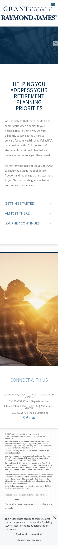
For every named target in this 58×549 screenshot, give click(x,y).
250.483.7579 (19, 412)
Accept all (36, 534)
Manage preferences (29, 540)
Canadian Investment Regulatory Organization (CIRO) (26, 444)
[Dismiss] (54, 517)
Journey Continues (22, 223)
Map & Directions (40, 401)
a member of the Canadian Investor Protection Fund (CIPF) (28, 447)
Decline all (21, 534)
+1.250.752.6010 (19, 401)
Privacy (7, 436)
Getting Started (19, 203)
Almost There (17, 213)
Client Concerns (23, 488)
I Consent (16, 499)
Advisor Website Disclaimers (21, 436)
